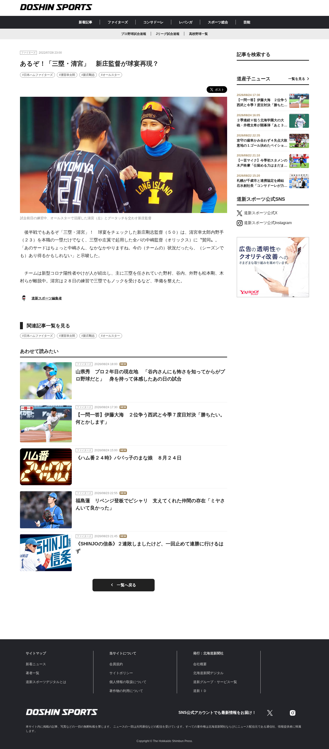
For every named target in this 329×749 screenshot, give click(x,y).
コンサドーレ (153, 22)
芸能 (246, 22)
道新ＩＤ (200, 691)
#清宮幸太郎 (67, 75)
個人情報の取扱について (127, 682)
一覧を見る (296, 78)
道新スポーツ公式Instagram (268, 223)
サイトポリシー (121, 673)
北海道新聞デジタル (208, 673)
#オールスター (110, 75)
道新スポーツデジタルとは (46, 682)
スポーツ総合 (218, 22)
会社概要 (200, 664)
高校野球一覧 (198, 34)
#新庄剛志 (88, 75)
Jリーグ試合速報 (167, 34)
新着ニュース (36, 664)
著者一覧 (32, 673)
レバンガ (185, 22)
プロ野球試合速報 (133, 34)
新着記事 (85, 22)
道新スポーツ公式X (260, 213)
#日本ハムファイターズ (37, 75)
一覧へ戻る (126, 585)
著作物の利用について (126, 691)
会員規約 (116, 664)
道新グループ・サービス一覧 (215, 682)
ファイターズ (118, 22)
